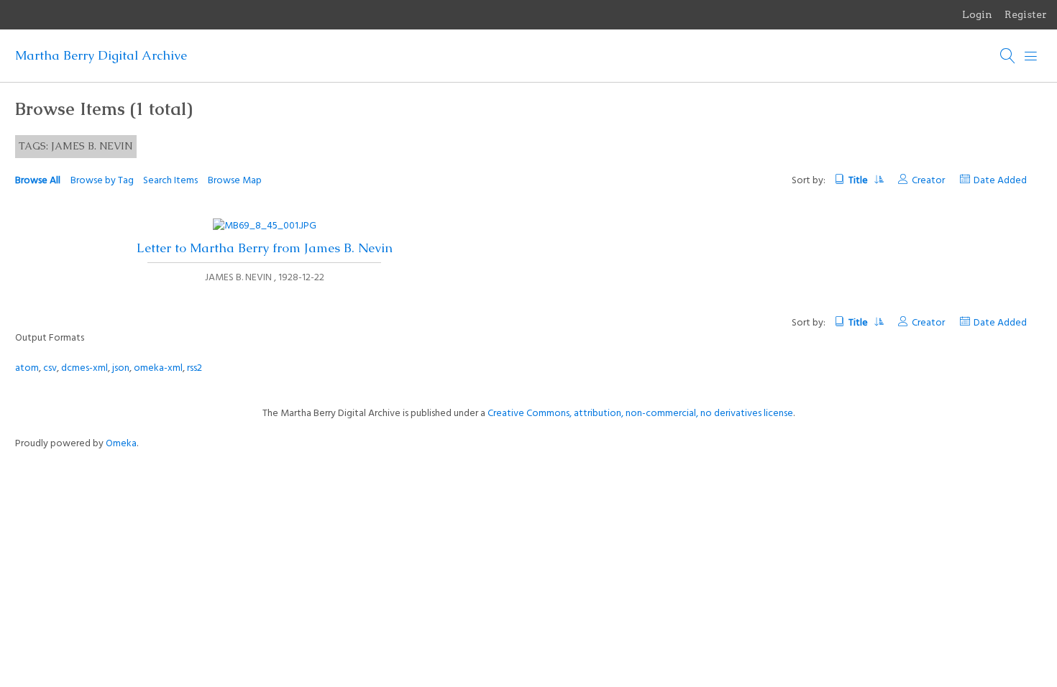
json (120, 368)
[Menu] (1031, 56)
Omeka (121, 443)
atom (27, 368)
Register (1026, 14)
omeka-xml (158, 368)
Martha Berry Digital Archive (101, 55)
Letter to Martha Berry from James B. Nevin (265, 248)
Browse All (37, 180)
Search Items (170, 180)
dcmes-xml (84, 368)
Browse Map (235, 180)
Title (859, 180)
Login (977, 14)
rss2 (194, 368)
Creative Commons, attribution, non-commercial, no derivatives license (640, 413)
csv (50, 368)
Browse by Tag (102, 180)
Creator (928, 180)
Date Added (1000, 180)
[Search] (1008, 56)
